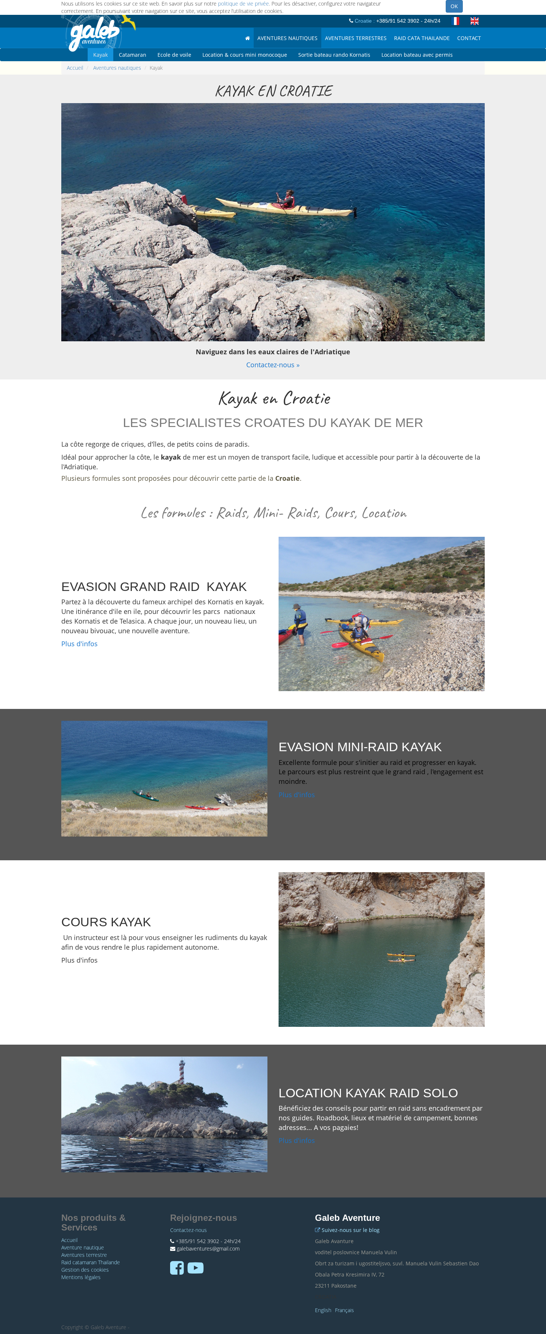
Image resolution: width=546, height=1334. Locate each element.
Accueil (75, 67)
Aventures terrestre (84, 1254)
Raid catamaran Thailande (90, 1262)
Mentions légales (81, 1277)
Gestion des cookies (85, 1269)
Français (344, 1310)
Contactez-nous (188, 1229)
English (323, 1310)
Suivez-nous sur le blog (351, 1229)
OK (454, 6)
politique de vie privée (243, 3)
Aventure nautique (82, 1247)
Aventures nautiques (117, 67)
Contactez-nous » (273, 364)
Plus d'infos (79, 643)
